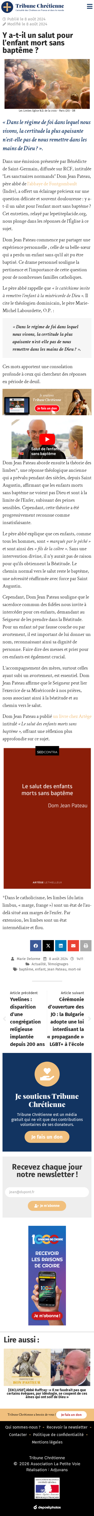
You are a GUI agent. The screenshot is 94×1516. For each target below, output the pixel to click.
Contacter (18, 1434)
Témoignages (58, 964)
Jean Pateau (56, 969)
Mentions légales (47, 1442)
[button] (35, 945)
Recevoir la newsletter (67, 1427)
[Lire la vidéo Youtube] (47, 439)
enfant (40, 969)
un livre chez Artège (72, 716)
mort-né (74, 969)
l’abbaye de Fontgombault (52, 184)
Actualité (39, 964)
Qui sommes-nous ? (22, 1427)
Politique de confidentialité (58, 1434)
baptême (26, 969)
